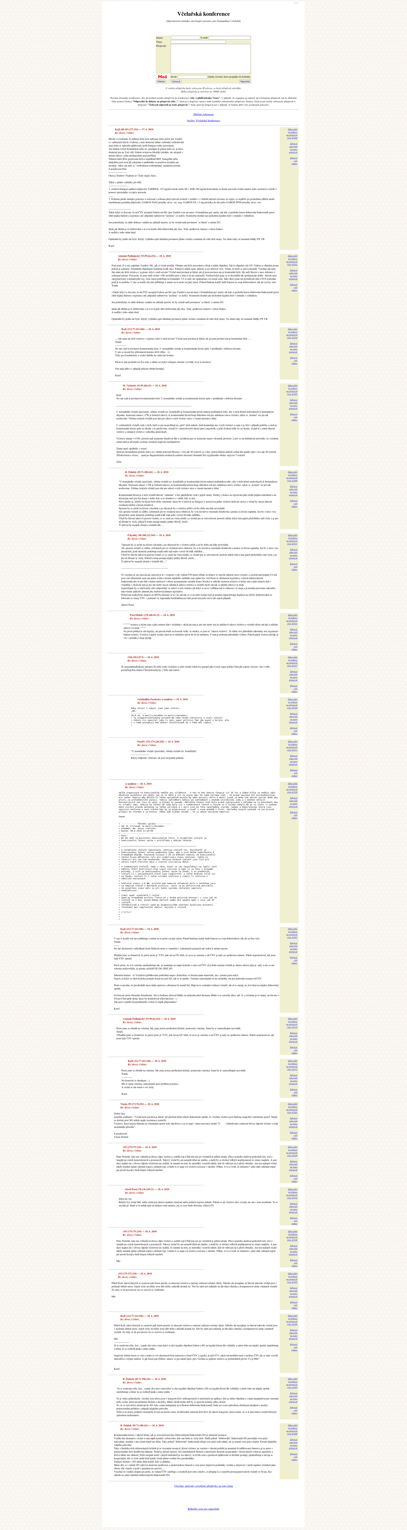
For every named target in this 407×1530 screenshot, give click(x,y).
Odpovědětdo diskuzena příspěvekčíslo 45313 (291, 539)
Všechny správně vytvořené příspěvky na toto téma (203, 1486)
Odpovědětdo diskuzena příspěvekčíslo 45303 (291, 1108)
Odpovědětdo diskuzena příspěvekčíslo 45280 (291, 133)
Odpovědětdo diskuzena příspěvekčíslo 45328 (291, 1151)
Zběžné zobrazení (203, 114)
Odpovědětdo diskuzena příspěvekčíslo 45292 (291, 260)
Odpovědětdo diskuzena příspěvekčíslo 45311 (291, 745)
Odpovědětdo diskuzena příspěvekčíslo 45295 (291, 1278)
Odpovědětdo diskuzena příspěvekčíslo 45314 (291, 1023)
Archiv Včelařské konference (203, 120)
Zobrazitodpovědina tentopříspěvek (293, 148)
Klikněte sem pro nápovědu (203, 1509)
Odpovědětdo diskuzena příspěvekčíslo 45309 (291, 476)
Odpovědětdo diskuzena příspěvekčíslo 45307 (291, 390)
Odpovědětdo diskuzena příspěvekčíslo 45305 (291, 1383)
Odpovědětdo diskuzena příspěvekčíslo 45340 (291, 703)
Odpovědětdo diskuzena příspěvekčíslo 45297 (291, 933)
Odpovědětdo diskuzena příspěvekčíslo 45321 (291, 619)
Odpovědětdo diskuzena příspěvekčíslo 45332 (291, 1193)
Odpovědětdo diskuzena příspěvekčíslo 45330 (291, 1235)
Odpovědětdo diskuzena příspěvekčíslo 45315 (291, 1065)
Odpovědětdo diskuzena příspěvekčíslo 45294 (291, 333)
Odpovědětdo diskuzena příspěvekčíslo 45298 (291, 1320)
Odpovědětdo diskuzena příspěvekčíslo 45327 (291, 661)
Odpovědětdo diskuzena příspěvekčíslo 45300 (291, 1429)
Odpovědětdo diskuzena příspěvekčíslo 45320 (291, 788)
